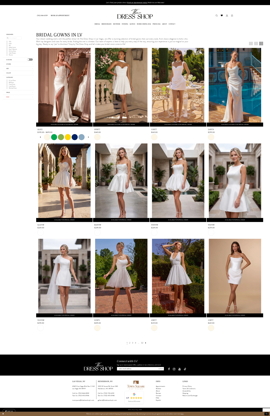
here (182, 414)
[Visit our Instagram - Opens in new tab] (174, 369)
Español (158, 400)
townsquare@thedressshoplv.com (83, 400)
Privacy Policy (187, 386)
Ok (267, 414)
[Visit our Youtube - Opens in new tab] (179, 369)
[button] (227, 15)
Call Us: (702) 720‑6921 (106, 393)
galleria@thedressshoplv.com (107, 400)
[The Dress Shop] (98, 366)
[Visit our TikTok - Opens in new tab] (185, 369)
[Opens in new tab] (136, 384)
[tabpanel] (47, 137)
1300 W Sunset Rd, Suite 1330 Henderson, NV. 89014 (108, 387)
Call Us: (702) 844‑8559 (80, 393)
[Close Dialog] (3, 414)
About (158, 391)
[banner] (135, 14)
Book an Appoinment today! (137, 2)
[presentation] (30, 59)
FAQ (157, 398)
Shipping (185, 393)
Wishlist (158, 388)
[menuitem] (42, 15)
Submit (161, 369)
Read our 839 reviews (134, 401)
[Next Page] (145, 343)
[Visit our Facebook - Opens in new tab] (169, 369)
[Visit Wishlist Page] (221, 15)
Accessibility (187, 391)
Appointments (160, 386)
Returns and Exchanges (190, 395)
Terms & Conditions (189, 388)
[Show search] (216, 15)
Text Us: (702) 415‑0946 (80, 395)
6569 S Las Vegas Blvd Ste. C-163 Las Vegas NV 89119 (83, 387)
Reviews (158, 393)
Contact (158, 395)
